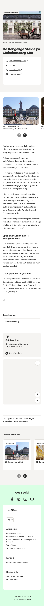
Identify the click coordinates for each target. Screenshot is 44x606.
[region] (22, 381)
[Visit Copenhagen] (12, 510)
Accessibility (14, 70)
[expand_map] (37, 363)
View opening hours (17, 61)
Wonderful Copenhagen (16, 548)
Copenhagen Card (13, 533)
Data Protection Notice (22, 599)
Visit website (14, 74)
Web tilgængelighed (14, 576)
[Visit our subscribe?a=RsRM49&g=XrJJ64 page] (32, 499)
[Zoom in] (37, 394)
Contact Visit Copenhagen (17, 562)
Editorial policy (12, 579)
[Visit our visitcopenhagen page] (12, 499)
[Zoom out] (37, 400)
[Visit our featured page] (25, 499)
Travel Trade (11, 545)
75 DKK (12, 65)
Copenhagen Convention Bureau (19, 536)
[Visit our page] (19, 499)
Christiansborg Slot (13, 149)
